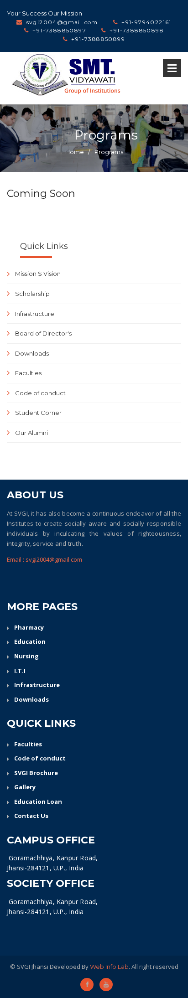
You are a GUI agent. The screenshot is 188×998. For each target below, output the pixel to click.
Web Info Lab (109, 966)
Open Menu (172, 68)
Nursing (26, 656)
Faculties (28, 373)
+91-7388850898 (137, 30)
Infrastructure (34, 313)
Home (74, 151)
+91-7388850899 (98, 39)
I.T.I (20, 671)
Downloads (32, 353)
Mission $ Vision (38, 273)
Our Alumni (31, 432)
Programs (108, 151)
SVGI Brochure (36, 773)
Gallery (25, 787)
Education (30, 641)
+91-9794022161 (146, 22)
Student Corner (38, 412)
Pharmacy (29, 627)
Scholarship (32, 293)
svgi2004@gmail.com (62, 22)
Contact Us (31, 816)
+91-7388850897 (59, 30)
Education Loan (38, 801)
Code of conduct (40, 393)
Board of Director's (43, 333)
